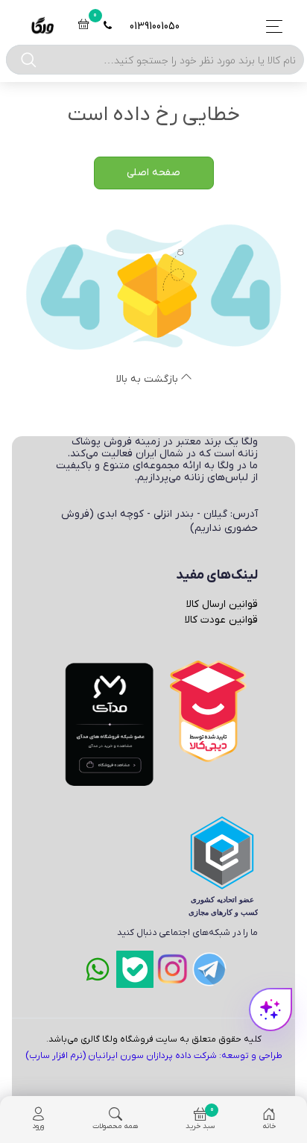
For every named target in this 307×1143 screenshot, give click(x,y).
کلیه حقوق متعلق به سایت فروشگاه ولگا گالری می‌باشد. (154, 1039)
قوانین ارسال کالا (222, 604)
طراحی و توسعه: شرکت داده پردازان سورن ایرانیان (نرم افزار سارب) (153, 1056)
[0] (83, 26)
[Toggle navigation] (270, 26)
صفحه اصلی (153, 173)
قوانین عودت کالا (221, 620)
